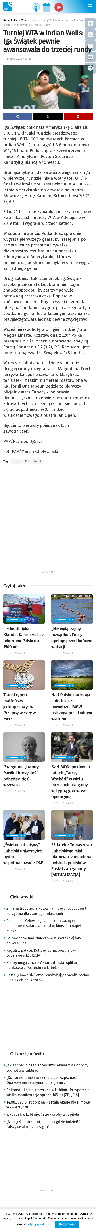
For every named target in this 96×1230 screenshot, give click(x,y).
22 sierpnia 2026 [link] (63, 725)
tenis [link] (16, 461)
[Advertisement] (48, 520)
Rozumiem (67, 1224)
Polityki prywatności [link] (38, 1224)
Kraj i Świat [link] (33, 461)
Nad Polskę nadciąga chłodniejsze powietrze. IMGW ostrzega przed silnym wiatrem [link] (71, 706)
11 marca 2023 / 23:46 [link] (17, 58)
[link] (7, 6)
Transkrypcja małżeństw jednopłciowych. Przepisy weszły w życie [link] (19, 706)
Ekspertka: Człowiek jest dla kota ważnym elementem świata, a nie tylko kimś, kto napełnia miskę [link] (46, 926)
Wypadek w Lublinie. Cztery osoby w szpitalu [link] (42, 1114)
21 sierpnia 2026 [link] (15, 791)
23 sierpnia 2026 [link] (15, 653)
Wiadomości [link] (16, 619)
